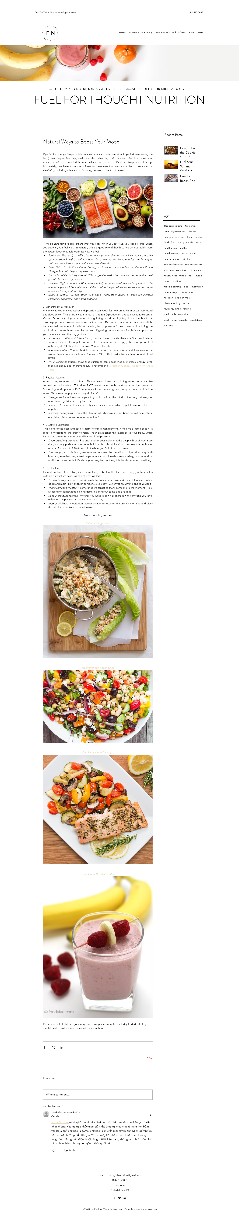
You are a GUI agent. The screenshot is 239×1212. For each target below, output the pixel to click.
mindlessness (186, 275)
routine (187, 308)
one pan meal (182, 297)
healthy (183, 248)
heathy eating (171, 259)
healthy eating (171, 253)
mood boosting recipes (176, 286)
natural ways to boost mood (179, 292)
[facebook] (114, 1198)
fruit (173, 242)
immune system (193, 264)
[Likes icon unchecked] (53, 1150)
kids (166, 270)
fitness (198, 236)
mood (199, 275)
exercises (180, 236)
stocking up (170, 319)
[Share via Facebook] (44, 1047)
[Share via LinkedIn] (62, 1047)
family (190, 236)
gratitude (188, 242)
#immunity (190, 225)
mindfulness (170, 275)
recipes (186, 303)
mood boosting (172, 281)
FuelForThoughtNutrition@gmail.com (55, 12)
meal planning (178, 270)
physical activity (172, 303)
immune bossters (173, 264)
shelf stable (170, 314)
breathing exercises (174, 231)
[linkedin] (124, 1198)
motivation (197, 286)
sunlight (183, 319)
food (166, 242)
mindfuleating (195, 270)
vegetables (196, 319)
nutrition (168, 297)
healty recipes (189, 253)
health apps (170, 248)
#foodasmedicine (173, 225)
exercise (168, 236)
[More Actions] (150, 1114)
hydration (186, 259)
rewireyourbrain (172, 308)
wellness (168, 325)
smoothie (183, 314)
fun (179, 242)
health (198, 242)
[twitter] (119, 1198)
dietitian (192, 231)
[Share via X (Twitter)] (53, 1047)
